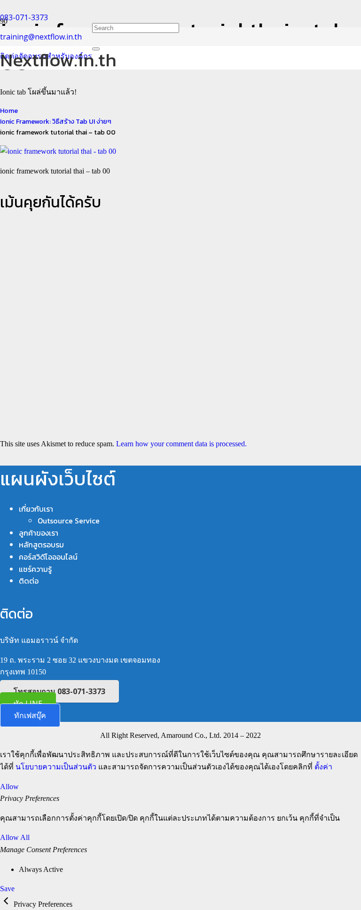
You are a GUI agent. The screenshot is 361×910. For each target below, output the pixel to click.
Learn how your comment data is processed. (181, 444)
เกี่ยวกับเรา (36, 508)
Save (7, 889)
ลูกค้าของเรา (38, 532)
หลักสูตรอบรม (41, 544)
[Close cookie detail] (7, 904)
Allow (9, 787)
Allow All (15, 837)
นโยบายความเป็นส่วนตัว (56, 767)
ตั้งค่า (323, 767)
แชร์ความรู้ (35, 569)
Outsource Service (69, 520)
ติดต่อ (29, 580)
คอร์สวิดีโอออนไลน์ (48, 556)
